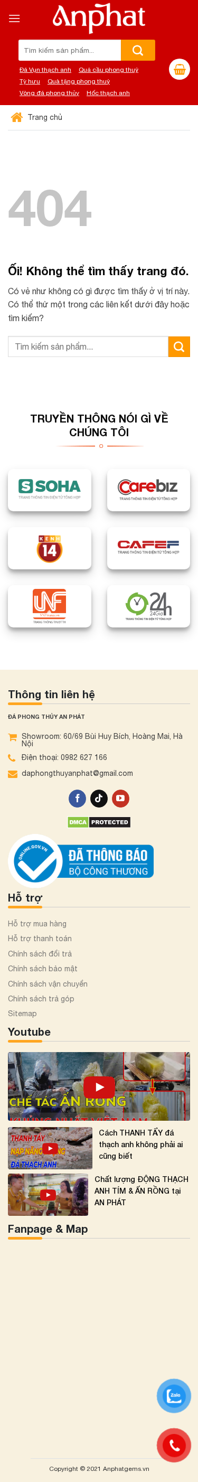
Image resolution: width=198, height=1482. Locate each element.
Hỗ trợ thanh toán (40, 938)
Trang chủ (43, 117)
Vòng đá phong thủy (49, 93)
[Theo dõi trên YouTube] (120, 799)
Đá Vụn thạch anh (45, 69)
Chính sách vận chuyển (48, 984)
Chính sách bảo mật (43, 968)
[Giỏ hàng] (179, 69)
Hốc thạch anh (108, 93)
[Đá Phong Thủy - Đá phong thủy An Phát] (99, 18)
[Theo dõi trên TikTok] (99, 799)
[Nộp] (138, 50)
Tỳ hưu (30, 81)
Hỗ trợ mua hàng (37, 924)
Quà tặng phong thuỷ (79, 81)
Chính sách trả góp (41, 999)
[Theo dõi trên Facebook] (77, 799)
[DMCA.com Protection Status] (99, 821)
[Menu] (14, 18)
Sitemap (22, 1013)
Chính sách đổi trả (40, 954)
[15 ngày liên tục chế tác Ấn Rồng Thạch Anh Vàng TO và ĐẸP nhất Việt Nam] (99, 1086)
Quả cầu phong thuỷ (108, 69)
